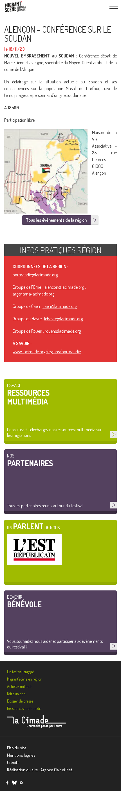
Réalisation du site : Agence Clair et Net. (40, 769)
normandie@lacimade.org (35, 274)
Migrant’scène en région (24, 679)
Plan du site (16, 747)
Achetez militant (19, 686)
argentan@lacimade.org (33, 294)
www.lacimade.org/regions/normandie (47, 351)
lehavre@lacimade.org (63, 318)
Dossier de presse (20, 701)
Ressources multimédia (24, 708)
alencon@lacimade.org (64, 287)
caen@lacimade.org (59, 306)
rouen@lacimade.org (63, 331)
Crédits (13, 762)
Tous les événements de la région (56, 220)
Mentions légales (21, 755)
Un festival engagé (20, 671)
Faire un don (16, 693)
